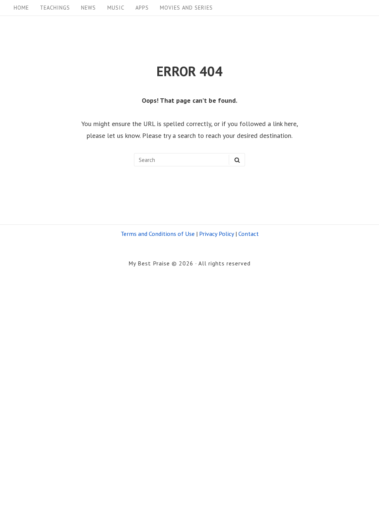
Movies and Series (186, 7)
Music (115, 7)
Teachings (55, 7)
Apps (142, 7)
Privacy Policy (216, 233)
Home (21, 7)
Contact (248, 233)
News (88, 7)
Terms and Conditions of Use (158, 233)
